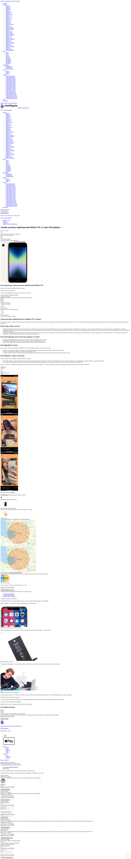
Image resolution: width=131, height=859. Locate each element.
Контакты (5, 207)
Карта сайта (6, 768)
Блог (7, 755)
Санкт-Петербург (8, 110)
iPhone (4, 112)
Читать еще (3, 366)
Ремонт (5, 746)
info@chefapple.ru (5, 728)
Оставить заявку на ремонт (19, 241)
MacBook (5, 172)
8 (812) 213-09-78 (4, 103)
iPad (4, 159)
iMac (4, 177)
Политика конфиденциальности (10, 767)
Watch (4, 182)
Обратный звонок (13, 103)
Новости (8, 757)
